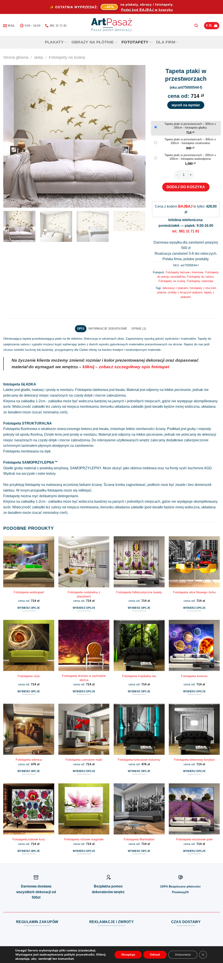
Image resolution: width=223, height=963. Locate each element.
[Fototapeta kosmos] (194, 645)
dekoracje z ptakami (175, 288)
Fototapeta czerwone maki (84, 759)
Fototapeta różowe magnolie (84, 839)
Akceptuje (128, 955)
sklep (38, 57)
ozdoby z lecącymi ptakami (185, 292)
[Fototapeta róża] (28, 645)
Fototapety (135, 42)
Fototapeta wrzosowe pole (194, 839)
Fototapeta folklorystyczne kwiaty (139, 592)
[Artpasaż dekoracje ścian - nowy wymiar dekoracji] (111, 25)
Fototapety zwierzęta (200, 281)
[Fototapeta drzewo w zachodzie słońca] (83, 645)
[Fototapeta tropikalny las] (139, 645)
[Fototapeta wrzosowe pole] (194, 808)
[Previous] (11, 136)
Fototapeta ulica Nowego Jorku (194, 592)
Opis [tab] (80, 328)
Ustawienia (183, 955)
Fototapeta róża (29, 676)
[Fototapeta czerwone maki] (83, 729)
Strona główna (15, 57)
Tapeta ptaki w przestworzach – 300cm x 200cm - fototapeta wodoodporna (190, 156)
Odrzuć (155, 955)
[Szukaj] (196, 25)
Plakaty (54, 42)
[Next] (137, 136)
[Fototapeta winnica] (28, 729)
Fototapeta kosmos (194, 676)
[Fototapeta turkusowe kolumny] (139, 729)
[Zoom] (9, 202)
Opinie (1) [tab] (138, 328)
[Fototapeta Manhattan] (139, 808)
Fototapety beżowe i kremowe (184, 272)
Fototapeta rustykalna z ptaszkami (84, 594)
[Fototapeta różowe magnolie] (83, 808)
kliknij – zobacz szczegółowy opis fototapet (126, 367)
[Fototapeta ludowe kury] (28, 808)
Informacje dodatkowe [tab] (107, 328)
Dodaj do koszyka (186, 187)
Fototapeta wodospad (29, 592)
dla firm (165, 42)
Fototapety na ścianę (67, 57)
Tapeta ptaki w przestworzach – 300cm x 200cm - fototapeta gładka (190, 125)
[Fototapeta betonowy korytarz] (194, 729)
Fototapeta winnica (29, 759)
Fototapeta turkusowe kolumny (139, 759)
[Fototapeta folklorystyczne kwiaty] (139, 561)
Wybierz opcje (28, 608)
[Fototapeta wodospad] (28, 561)
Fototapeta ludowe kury (28, 839)
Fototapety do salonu (200, 276)
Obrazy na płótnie (92, 42)
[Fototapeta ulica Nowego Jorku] (194, 561)
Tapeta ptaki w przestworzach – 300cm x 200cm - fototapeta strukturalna (190, 141)
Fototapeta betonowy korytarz (194, 759)
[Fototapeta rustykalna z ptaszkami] (83, 561)
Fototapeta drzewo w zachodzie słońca (84, 678)
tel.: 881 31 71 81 (185, 231)
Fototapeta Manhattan (139, 839)
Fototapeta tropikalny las (139, 676)
